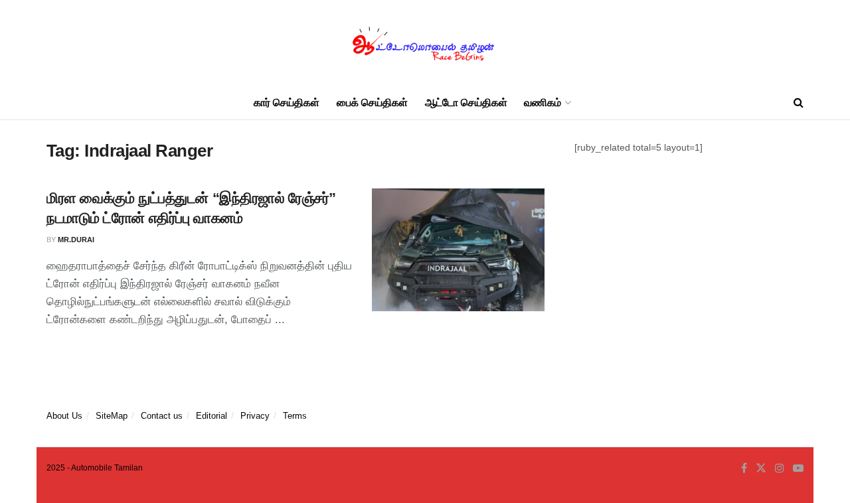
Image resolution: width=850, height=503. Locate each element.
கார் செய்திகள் (286, 102)
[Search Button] (799, 102)
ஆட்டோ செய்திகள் (466, 102)
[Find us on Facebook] (744, 468)
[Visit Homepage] (425, 43)
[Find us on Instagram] (779, 468)
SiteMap (112, 416)
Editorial (211, 416)
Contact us (162, 416)
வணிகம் (542, 102)
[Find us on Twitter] (761, 468)
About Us (64, 416)
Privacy (255, 416)
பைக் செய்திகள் (372, 102)
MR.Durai (76, 240)
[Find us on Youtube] (798, 468)
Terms (295, 416)
